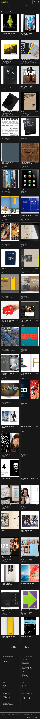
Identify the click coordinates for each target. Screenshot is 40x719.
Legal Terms (3, 714)
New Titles (4, 683)
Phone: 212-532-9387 (26, 692)
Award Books (5, 685)
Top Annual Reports (6, 705)
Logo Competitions (25, 669)
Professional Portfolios (6, 693)
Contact (23, 687)
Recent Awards (24, 675)
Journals (4, 686)
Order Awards (24, 659)
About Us (23, 683)
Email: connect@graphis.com (27, 693)
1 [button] (13, 647)
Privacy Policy (10, 714)
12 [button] (26, 647)
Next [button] (28, 647)
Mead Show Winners (6, 707)
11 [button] (24, 647)
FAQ (23, 686)
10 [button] (22, 647)
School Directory (5, 698)
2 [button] (15, 647)
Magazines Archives (6, 687)
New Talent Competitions (7, 697)
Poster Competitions (25, 663)
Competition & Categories (26, 658)
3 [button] (17, 647)
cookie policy (16, 717)
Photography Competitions (26, 667)
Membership (24, 685)
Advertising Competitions (26, 666)
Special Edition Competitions (27, 668)
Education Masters (6, 700)
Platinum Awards (25, 676)
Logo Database (25, 671)
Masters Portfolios (6, 692)
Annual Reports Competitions (8, 704)
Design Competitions (25, 664)
